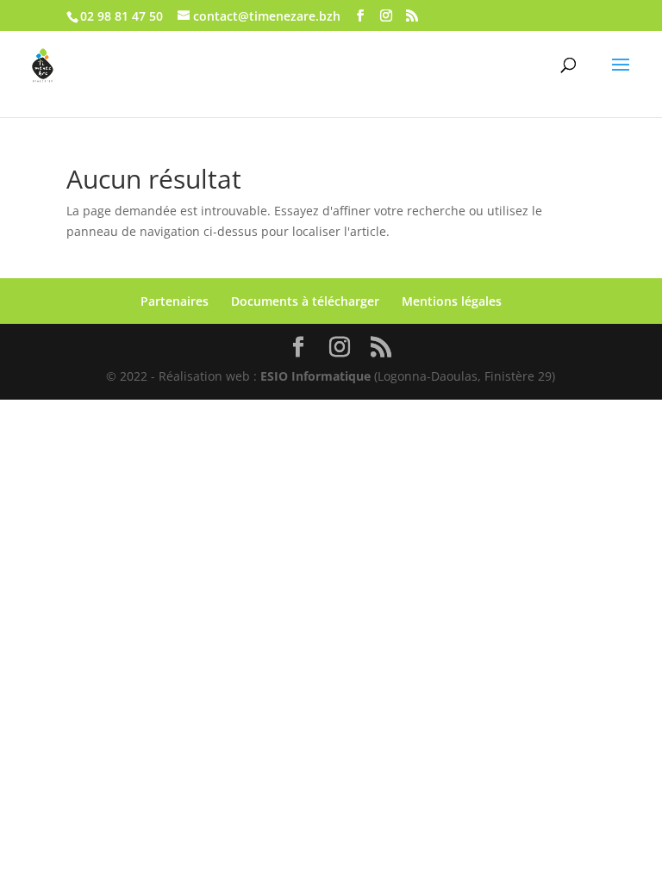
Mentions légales (452, 301)
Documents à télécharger (305, 301)
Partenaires (175, 301)
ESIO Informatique (315, 376)
